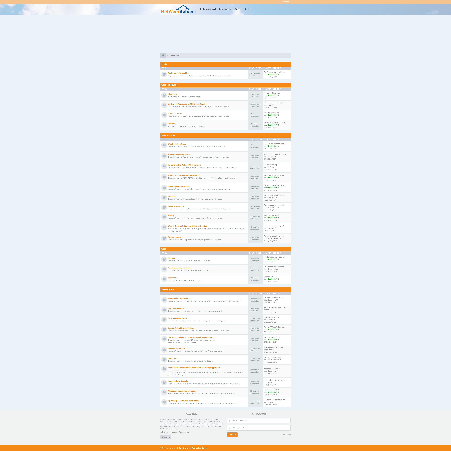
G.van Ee (271, 157)
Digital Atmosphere (176, 206)
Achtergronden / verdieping (179, 268)
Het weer (172, 258)
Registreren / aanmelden (178, 73)
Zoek (247, 9)
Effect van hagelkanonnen (274, 267)
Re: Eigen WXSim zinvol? (273, 215)
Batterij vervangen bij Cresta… (275, 347)
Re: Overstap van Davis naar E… (275, 307)
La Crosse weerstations (178, 318)
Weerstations (167, 290)
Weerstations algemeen (178, 299)
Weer (163, 249)
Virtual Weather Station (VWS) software (184, 165)
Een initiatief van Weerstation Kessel (193, 448)
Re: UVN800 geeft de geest (274, 327)
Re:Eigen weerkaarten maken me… (277, 205)
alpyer (270, 105)
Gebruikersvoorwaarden (169, 432)
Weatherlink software (177, 144)
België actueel (225, 9)
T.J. (269, 310)
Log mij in (232, 435)
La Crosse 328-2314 (271, 317)
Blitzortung (172, 358)
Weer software (168, 135)
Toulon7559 (272, 74)
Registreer (166, 437)
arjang (270, 402)
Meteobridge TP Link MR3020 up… (276, 185)
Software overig (174, 237)
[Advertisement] (225, 34)
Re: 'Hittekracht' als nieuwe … (275, 257)
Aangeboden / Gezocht (178, 381)
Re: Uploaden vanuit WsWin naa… (276, 175)
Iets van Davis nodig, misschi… (275, 380)
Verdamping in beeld (272, 369)
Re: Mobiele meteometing (273, 298)
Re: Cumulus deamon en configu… (276, 195)
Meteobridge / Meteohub (178, 186)
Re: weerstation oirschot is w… (275, 103)
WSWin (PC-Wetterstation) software (183, 175)
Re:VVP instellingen (271, 165)
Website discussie (169, 85)
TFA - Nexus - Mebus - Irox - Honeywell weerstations (190, 337)
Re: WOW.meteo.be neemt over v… (276, 236)
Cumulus (172, 196)
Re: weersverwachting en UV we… (276, 226)
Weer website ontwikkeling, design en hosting (187, 226)
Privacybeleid (184, 432)
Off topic (171, 124)
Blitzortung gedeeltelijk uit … (274, 357)
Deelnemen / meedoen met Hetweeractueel (186, 104)
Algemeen (172, 94)
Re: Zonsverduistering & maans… (276, 123)
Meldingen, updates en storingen (182, 391)
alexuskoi (271, 198)
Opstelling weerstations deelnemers (183, 401)
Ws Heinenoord (273, 238)
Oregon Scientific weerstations (181, 328)
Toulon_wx (272, 269)
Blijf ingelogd (286, 435)
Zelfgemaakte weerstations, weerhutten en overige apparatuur (194, 368)
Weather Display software (179, 154)
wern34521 (272, 228)
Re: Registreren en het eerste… (275, 72)
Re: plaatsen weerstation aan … (275, 400)
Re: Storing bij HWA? (271, 390)
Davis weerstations (176, 308)
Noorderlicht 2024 (270, 277)
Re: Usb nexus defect (272, 337)
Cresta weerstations (176, 348)
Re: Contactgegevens (272, 93)
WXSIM (171, 215)
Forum (238, 9)
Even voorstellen (175, 114)
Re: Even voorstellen (271, 113)
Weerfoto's (172, 278)
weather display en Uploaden (275, 154)
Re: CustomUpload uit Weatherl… (276, 144)
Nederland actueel (208, 9)
